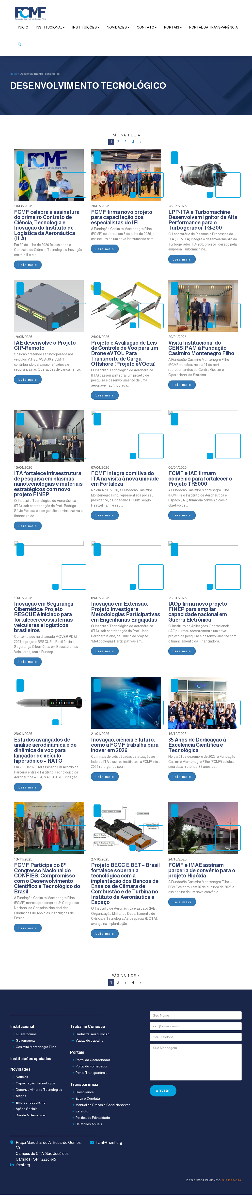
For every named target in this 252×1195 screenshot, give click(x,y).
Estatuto (82, 1111)
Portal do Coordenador (93, 1060)
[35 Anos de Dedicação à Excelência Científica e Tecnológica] (203, 703)
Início (23, 27)
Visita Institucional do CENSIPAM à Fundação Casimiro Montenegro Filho (201, 348)
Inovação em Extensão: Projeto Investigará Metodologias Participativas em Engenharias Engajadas (125, 612)
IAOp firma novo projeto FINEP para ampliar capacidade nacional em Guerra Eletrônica (197, 612)
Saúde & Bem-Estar (31, 1115)
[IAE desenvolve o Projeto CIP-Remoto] (49, 306)
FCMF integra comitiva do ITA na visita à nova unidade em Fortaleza (125, 478)
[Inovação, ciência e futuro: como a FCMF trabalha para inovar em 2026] (126, 703)
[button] (19, 47)
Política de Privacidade (93, 1118)
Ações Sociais (26, 1109)
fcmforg (23, 1165)
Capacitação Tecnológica (35, 1083)
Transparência (84, 1084)
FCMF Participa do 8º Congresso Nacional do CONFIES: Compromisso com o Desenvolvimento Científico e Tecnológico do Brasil (47, 878)
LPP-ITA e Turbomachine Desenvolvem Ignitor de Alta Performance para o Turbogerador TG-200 (202, 220)
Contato (145, 27)
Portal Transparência (92, 1073)
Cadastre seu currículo (93, 1034)
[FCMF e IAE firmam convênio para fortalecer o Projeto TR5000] (203, 436)
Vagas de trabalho (89, 1040)
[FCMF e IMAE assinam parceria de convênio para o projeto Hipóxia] (203, 828)
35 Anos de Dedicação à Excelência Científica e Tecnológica (197, 745)
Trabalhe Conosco (87, 1026)
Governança (25, 1040)
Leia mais (27, 265)
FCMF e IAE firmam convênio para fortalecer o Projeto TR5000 (200, 478)
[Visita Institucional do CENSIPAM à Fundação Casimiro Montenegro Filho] (203, 306)
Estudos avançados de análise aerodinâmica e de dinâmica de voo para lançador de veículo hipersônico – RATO (45, 750)
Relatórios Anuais (89, 1124)
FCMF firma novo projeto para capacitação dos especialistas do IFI (121, 217)
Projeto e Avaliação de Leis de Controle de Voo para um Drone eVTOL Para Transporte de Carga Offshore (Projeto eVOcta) (124, 353)
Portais (171, 27)
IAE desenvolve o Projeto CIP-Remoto (45, 345)
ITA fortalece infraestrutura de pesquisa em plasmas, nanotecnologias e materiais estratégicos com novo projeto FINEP (48, 483)
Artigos (21, 1096)
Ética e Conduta (88, 1098)
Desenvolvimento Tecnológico (37, 1090)
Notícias (22, 1077)
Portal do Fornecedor (91, 1066)
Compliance (85, 1092)
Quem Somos (26, 1034)
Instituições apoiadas (30, 1059)
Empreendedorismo (31, 1102)
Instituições (84, 27)
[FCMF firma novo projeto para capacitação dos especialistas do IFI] (126, 175)
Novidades (117, 27)
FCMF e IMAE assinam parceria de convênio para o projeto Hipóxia (201, 870)
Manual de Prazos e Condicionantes (97, 1105)
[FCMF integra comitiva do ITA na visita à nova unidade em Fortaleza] (126, 436)
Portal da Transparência (213, 27)
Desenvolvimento (214, 1180)
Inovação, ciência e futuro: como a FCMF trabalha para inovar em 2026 (124, 745)
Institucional (49, 27)
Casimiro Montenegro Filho (36, 1047)
